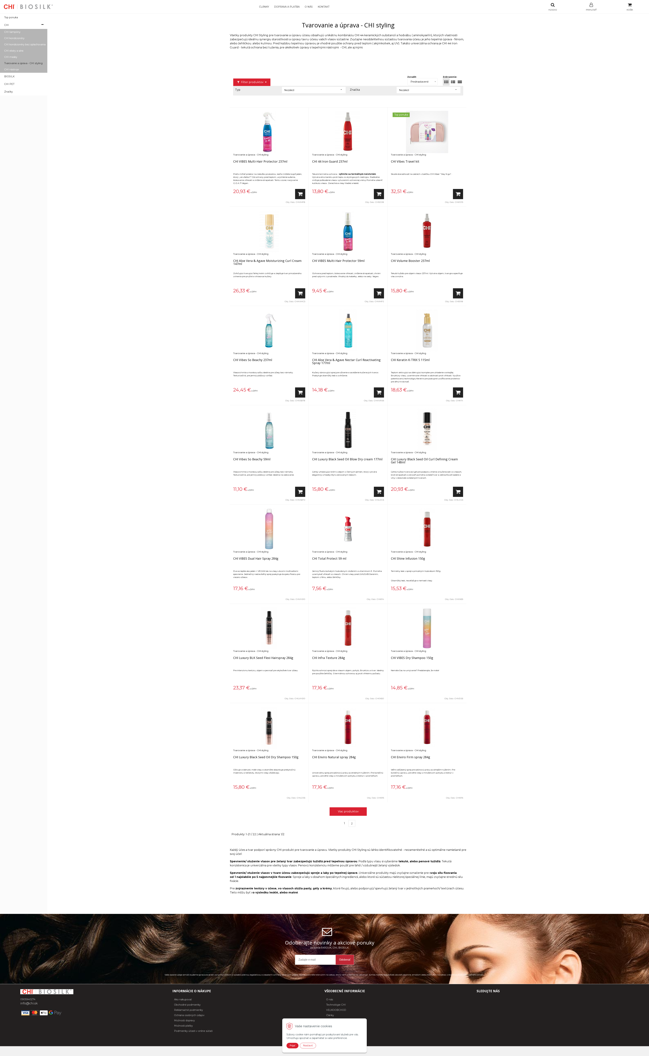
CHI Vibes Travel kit (405, 161)
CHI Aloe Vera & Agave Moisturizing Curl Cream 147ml (267, 262)
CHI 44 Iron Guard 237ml (329, 161)
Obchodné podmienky (187, 1004)
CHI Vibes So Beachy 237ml (252, 360)
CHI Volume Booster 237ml (410, 261)
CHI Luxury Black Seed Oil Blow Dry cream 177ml (347, 459)
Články (264, 6)
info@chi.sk (29, 1003)
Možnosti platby (183, 1025)
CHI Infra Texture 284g (328, 658)
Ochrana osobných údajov (189, 1015)
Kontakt (323, 6)
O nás (309, 6)
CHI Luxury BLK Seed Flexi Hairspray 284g (263, 658)
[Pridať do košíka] (300, 194)
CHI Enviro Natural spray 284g (334, 757)
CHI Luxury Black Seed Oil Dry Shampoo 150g (265, 757)
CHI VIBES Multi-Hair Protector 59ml (338, 261)
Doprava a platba (287, 6)
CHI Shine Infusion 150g (408, 558)
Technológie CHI (336, 1004)
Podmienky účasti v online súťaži (193, 1030)
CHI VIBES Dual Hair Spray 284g (255, 558)
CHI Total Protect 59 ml (329, 558)
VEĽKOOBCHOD (336, 1010)
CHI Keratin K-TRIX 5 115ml (410, 360)
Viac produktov (348, 811)
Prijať (292, 1045)
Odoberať (345, 959)
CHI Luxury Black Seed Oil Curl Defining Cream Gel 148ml (424, 460)
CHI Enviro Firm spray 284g (410, 757)
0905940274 (27, 999)
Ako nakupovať (183, 999)
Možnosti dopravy (184, 1020)
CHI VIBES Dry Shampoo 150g (412, 658)
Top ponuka (11, 17)
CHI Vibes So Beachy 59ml (251, 459)
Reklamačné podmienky (188, 1010)
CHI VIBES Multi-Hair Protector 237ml (260, 161)
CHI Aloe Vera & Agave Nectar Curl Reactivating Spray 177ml (346, 361)
